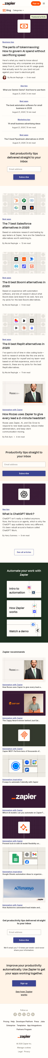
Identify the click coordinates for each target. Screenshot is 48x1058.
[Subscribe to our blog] (33, 1014)
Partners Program (24, 1029)
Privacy (27, 1051)
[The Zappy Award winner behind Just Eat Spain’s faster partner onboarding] (24, 703)
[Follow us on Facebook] (15, 1014)
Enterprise (11, 1025)
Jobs (42, 1021)
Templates (21, 1025)
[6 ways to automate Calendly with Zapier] (24, 766)
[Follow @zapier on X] (24, 1014)
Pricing (6, 1021)
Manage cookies (24, 1048)
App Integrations (34, 1025)
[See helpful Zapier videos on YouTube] (28, 1014)
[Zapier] (8, 3)
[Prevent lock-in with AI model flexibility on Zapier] (24, 827)
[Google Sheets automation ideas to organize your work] (24, 858)
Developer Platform (24, 1021)
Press (36, 1021)
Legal (20, 1051)
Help (13, 1021)
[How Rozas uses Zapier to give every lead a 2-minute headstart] (24, 669)
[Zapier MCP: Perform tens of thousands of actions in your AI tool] (24, 735)
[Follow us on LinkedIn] (19, 1014)
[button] (24, 177)
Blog (8, 10)
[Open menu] (44, 3)
